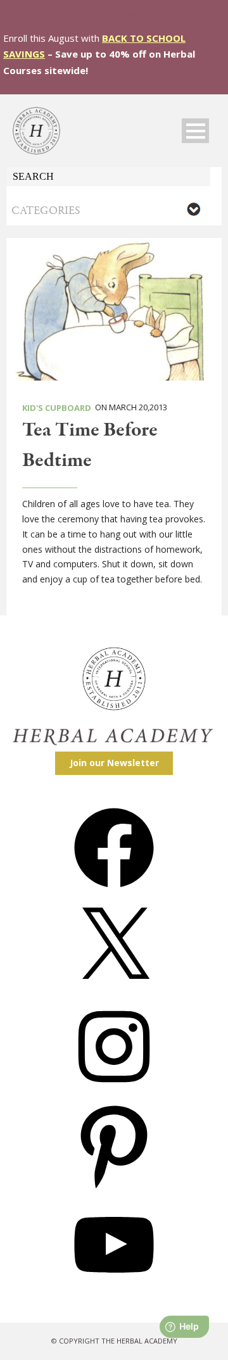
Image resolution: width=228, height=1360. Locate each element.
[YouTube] (114, 1289)
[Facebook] (114, 892)
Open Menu (195, 130)
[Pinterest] (114, 1189)
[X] (114, 991)
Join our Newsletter (114, 763)
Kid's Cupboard (56, 407)
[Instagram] (114, 1091)
